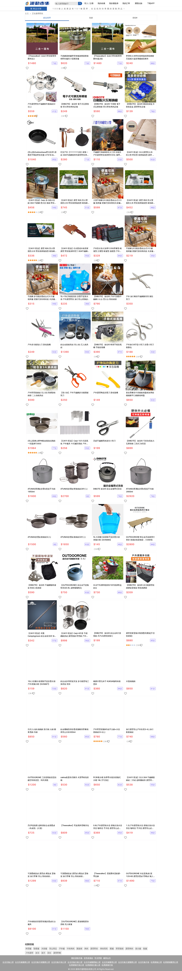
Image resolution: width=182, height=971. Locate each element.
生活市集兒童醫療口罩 (127, 962)
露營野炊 (94, 948)
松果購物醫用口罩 (170, 962)
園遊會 (79, 948)
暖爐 (112, 948)
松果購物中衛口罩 (76, 965)
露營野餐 (57, 953)
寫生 (49, 953)
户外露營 (29, 953)
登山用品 (53, 948)
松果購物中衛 (107, 965)
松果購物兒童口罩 (92, 965)
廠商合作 (107, 958)
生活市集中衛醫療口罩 (40, 962)
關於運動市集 (76, 958)
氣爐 (145, 948)
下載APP (151, 3)
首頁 (27, 13)
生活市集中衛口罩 (58, 962)
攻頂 (37, 953)
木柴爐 (44, 948)
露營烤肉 (129, 948)
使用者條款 (88, 958)
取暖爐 (36, 948)
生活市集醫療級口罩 (92, 962)
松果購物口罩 (156, 962)
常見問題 (98, 958)
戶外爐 (62, 948)
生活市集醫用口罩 (109, 962)
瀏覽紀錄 (138, 3)
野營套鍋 (119, 948)
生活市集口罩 (8, 962)
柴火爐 (138, 948)
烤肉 (86, 948)
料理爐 (28, 948)
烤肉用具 (104, 948)
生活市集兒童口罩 (75, 962)
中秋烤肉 (70, 948)
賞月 (43, 953)
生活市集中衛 (143, 962)
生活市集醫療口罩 (22, 962)
